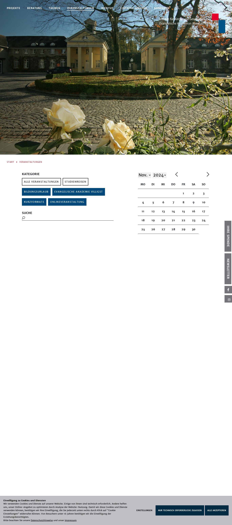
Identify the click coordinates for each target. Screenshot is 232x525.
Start (10, 162)
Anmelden (161, 8)
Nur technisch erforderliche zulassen (180, 510)
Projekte (13, 8)
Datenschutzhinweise (42, 520)
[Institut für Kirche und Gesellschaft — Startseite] (192, 23)
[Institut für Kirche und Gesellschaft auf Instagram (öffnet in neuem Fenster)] (228, 299)
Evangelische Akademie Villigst (78, 191)
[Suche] (177, 7)
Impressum (71, 520)
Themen (54, 8)
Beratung (34, 8)
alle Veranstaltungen (41, 181)
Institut (107, 8)
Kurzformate (34, 201)
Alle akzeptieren (216, 510)
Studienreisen (75, 181)
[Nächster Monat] (208, 175)
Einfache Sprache (133, 8)
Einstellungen (144, 510)
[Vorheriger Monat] (190, 175)
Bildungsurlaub (36, 191)
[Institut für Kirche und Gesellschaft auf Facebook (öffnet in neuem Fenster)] (228, 289)
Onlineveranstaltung (67, 201)
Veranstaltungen (80, 8)
